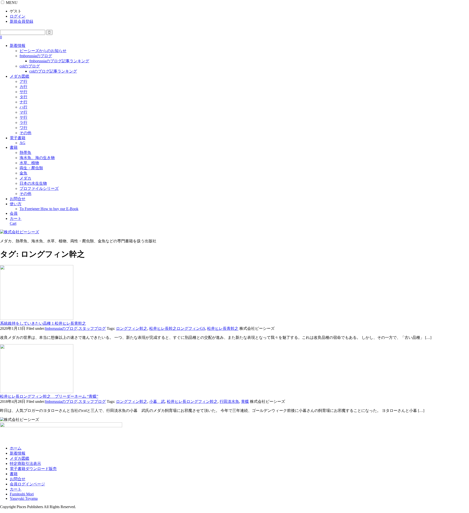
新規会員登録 (21, 21)
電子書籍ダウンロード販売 (33, 469)
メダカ (25, 178)
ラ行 (23, 122)
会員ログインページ (27, 484)
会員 (14, 213)
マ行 (23, 112)
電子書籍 (17, 138)
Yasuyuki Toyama (24, 498)
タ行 (23, 97)
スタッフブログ (92, 328)
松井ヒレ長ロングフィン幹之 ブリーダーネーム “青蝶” (49, 396)
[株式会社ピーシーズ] (19, 232)
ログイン (17, 16)
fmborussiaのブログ (36, 56)
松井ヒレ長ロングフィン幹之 (192, 401)
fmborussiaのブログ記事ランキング (59, 61)
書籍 (14, 147)
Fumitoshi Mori (22, 494)
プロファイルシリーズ (39, 188)
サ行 (23, 92)
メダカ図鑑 (19, 76)
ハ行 (23, 107)
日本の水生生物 (33, 183)
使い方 (15, 204)
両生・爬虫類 (31, 168)
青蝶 (245, 401)
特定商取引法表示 (25, 463)
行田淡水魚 (229, 401)
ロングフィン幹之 (131, 328)
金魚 (23, 173)
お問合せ (17, 199)
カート (15, 489)
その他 (25, 133)
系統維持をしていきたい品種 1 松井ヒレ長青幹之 (43, 323)
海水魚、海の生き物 (37, 158)
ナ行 (23, 102)
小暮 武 (157, 401)
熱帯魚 (25, 152)
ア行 (23, 81)
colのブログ (30, 66)
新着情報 (17, 45)
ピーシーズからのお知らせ (43, 51)
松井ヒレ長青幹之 (222, 328)
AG (22, 143)
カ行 (23, 87)
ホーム (15, 448)
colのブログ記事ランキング (53, 71)
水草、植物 (29, 163)
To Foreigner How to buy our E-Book (49, 209)
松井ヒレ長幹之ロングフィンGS (177, 328)
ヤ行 (23, 117)
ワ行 (23, 128)
